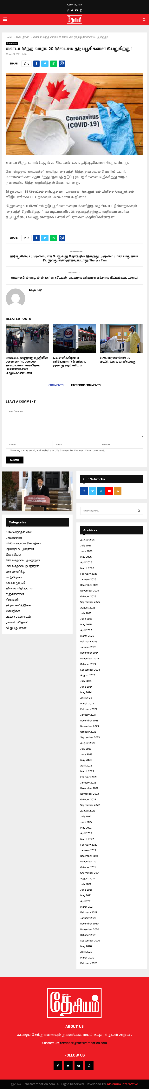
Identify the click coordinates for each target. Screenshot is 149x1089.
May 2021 (85, 895)
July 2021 (85, 884)
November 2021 (89, 862)
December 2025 (89, 585)
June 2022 (86, 822)
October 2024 (88, 664)
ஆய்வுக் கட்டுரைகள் (20, 549)
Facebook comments (85, 385)
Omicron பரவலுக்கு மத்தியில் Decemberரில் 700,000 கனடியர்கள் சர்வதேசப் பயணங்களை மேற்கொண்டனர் (27, 365)
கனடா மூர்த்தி (15, 583)
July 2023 (85, 749)
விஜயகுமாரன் (16, 628)
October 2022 (88, 799)
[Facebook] (58, 1065)
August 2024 (87, 675)
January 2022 (88, 850)
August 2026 (87, 540)
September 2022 (90, 805)
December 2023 (89, 721)
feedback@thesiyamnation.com (83, 1042)
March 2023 (87, 771)
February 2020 (88, 963)
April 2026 (86, 562)
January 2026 (88, 579)
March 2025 (87, 636)
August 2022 (87, 811)
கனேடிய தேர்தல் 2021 (20, 589)
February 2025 (88, 642)
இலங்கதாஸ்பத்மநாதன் (22, 566)
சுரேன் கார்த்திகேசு (18, 606)
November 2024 (89, 659)
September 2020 (90, 941)
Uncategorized (14, 538)
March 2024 (87, 704)
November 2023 (89, 726)
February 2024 (88, 709)
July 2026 (86, 546)
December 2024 (89, 653)
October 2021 (88, 867)
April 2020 (86, 952)
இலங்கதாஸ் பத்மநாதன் (23, 560)
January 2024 (88, 715)
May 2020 (86, 946)
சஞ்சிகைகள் (15, 594)
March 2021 (87, 907)
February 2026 (88, 574)
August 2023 (87, 743)
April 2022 (86, 833)
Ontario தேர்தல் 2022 (19, 532)
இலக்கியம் (13, 555)
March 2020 (87, 958)
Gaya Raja (35, 290)
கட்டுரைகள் (14, 577)
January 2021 (88, 918)
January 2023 (88, 783)
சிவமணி (12, 600)
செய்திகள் (12, 43)
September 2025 (90, 602)
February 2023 (88, 777)
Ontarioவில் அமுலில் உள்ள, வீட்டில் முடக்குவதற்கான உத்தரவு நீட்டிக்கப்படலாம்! (74, 278)
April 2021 (86, 901)
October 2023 (88, 732)
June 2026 (86, 551)
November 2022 (89, 794)
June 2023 (86, 754)
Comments (56, 385)
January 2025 (88, 647)
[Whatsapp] (89, 1065)
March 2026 (87, 568)
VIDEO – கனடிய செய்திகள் (23, 543)
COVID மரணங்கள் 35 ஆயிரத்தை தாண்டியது (118, 360)
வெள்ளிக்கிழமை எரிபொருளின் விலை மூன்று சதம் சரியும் (69, 362)
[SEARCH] (139, 511)
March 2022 (87, 839)
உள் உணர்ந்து (15, 572)
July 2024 (85, 681)
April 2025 (86, 630)
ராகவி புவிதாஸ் (17, 622)
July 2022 (85, 816)
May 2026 (86, 557)
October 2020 (88, 935)
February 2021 (88, 912)
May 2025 (86, 624)
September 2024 (90, 670)
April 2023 (86, 766)
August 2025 (87, 608)
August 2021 (87, 879)
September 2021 (89, 873)
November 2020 (89, 929)
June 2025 (86, 619)
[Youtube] (78, 1065)
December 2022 (89, 788)
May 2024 (86, 692)
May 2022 (86, 828)
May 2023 (86, 760)
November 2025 (89, 591)
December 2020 (89, 924)
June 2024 (86, 687)
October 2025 (88, 596)
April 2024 (86, 698)
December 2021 (89, 856)
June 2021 (86, 890)
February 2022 (88, 845)
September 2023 (90, 737)
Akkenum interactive (122, 1084)
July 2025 (85, 613)
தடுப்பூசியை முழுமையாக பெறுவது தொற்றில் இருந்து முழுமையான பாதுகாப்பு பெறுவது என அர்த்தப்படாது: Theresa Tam (74, 258)
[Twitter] (68, 1065)
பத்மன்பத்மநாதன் (18, 617)
